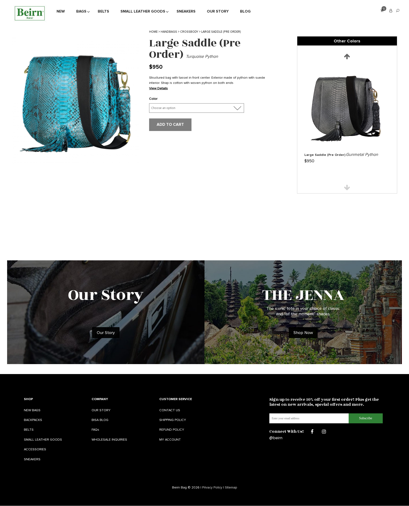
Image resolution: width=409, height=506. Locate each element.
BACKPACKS (33, 420)
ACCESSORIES (35, 449)
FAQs (95, 430)
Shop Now (303, 332)
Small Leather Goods (142, 11)
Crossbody (189, 32)
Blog (245, 11)
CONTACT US (169, 410)
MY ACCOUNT (170, 440)
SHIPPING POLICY (172, 420)
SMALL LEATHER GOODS (43, 440)
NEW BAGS (32, 410)
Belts (103, 11)
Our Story (218, 11)
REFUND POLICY (171, 430)
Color (153, 99)
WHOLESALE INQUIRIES (109, 440)
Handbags (169, 32)
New (61, 11)
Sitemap (231, 487)
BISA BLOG (100, 420)
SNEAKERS (32, 459)
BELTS (29, 430)
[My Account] (391, 11)
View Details (158, 88)
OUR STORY (101, 410)
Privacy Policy (212, 487)
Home (153, 32)
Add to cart (170, 124)
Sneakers (186, 11)
